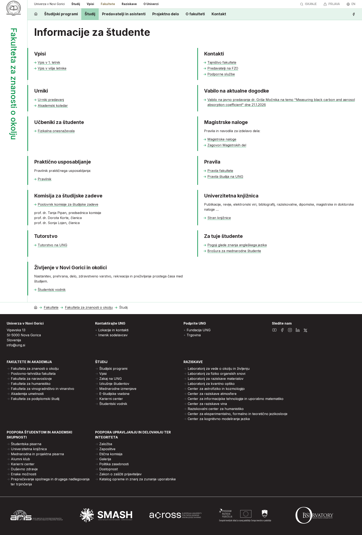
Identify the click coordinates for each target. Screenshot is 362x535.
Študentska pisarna (26, 444)
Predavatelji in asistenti (124, 14)
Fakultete (108, 4)
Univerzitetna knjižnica (29, 449)
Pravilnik (44, 179)
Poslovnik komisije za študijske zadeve (68, 204)
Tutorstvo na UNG (52, 245)
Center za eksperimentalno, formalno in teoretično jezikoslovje (237, 414)
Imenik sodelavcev (113, 335)
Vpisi (90, 4)
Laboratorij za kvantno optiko (211, 384)
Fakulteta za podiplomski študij (35, 399)
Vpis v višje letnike (52, 68)
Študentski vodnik (52, 289)
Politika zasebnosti (114, 464)
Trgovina (194, 335)
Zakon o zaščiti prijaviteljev (120, 474)
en (353, 4)
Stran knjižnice (219, 218)
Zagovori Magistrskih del (226, 145)
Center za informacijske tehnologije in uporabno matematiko (235, 399)
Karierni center (111, 399)
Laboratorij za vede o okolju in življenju (219, 368)
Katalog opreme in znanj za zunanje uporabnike (137, 479)
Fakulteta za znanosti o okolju (89, 307)
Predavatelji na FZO (222, 68)
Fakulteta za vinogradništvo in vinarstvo (42, 389)
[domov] (36, 14)
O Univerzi (151, 4)
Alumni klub (20, 459)
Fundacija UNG (199, 330)
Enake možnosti (23, 474)
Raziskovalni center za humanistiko (216, 409)
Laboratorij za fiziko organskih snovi (216, 373)
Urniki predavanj (51, 100)
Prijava (334, 4)
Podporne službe (221, 74)
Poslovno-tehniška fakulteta (33, 373)
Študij (75, 4)
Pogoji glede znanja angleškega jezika (237, 245)
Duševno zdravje (24, 469)
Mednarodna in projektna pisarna (37, 454)
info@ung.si (16, 345)
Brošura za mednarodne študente (234, 251)
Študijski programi (61, 14)
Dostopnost (108, 469)
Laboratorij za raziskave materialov (215, 378)
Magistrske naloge (221, 139)
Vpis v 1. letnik (49, 62)
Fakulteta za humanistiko (30, 384)
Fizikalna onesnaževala (56, 131)
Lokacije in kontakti (113, 330)
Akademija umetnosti (27, 394)
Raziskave (129, 4)
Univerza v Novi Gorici (49, 4)
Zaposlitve (107, 449)
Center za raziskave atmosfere (212, 394)
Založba (105, 444)
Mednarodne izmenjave (117, 389)
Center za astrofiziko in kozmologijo (216, 389)
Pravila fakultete (220, 171)
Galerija (105, 459)
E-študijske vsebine (114, 394)
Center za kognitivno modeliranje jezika (219, 419)
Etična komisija (110, 454)
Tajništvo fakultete (221, 62)
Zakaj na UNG (110, 378)
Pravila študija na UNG (225, 176)
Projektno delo (165, 14)
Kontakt (219, 14)
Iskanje (311, 4)
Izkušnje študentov (114, 384)
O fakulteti (195, 14)
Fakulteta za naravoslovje (31, 378)
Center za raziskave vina (207, 404)
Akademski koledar (53, 105)
